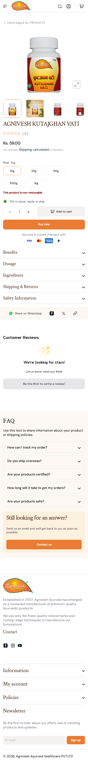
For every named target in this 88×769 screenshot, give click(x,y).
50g (56, 171)
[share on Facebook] (51, 313)
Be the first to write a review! (44, 384)
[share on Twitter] (64, 313)
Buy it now (44, 224)
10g (12, 171)
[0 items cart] (82, 6)
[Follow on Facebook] (5, 645)
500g (13, 183)
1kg (36, 183)
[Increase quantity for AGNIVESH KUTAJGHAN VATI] (28, 211)
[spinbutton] (19, 211)
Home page (15, 22)
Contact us (44, 544)
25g (33, 171)
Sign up (76, 740)
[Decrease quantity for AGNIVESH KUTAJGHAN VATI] (10, 211)
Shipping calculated (34, 149)
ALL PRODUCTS (35, 22)
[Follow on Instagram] (13, 646)
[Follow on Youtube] (20, 645)
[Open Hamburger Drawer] (4, 6)
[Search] (60, 6)
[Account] (68, 6)
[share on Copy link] (75, 313)
